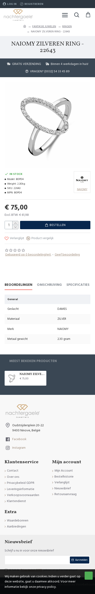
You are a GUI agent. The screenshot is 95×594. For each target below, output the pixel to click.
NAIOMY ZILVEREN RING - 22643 (32, 374)
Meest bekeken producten (33, 361)
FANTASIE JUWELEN (44, 26)
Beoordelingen (18, 285)
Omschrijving (49, 285)
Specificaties (77, 285)
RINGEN (67, 26)
